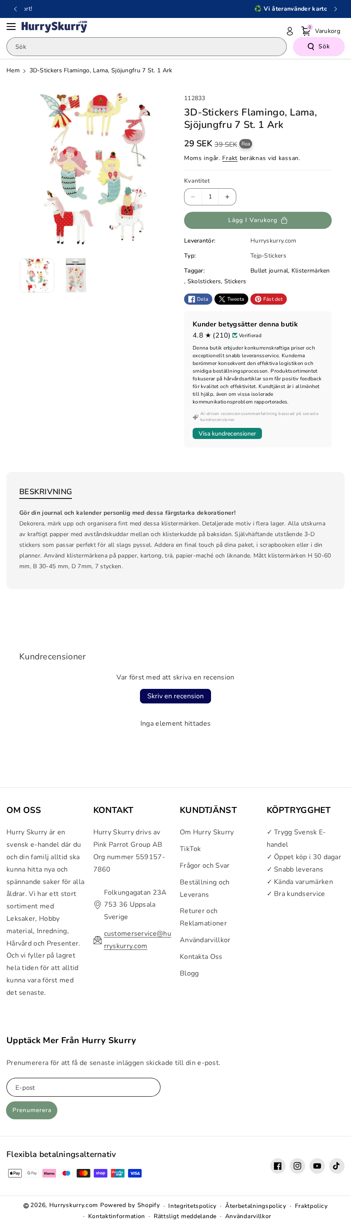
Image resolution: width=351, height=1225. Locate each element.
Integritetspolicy (192, 1206)
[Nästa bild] (336, 9)
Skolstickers (204, 281)
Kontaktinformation (117, 1216)
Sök (324, 46)
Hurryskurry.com (73, 1205)
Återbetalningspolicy (255, 1206)
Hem (13, 70)
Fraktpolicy (311, 1206)
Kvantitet (197, 181)
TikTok (190, 849)
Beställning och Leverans (205, 888)
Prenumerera (31, 1110)
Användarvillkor (205, 940)
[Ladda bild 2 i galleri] (76, 275)
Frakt (230, 158)
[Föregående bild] (15, 9)
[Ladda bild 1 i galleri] (37, 275)
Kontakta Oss (201, 956)
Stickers (235, 281)
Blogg (189, 973)
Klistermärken (311, 271)
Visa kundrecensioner (227, 434)
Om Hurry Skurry (207, 832)
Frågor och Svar (205, 865)
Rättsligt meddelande (185, 1216)
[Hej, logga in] (290, 31)
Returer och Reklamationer (203, 917)
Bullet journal (269, 271)
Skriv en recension (175, 696)
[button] (13, 26)
